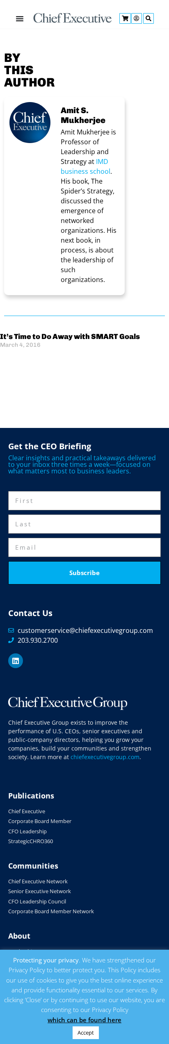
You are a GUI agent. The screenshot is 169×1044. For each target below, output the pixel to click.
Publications (31, 796)
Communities (33, 866)
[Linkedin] (15, 660)
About (19, 936)
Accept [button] (86, 1032)
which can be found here (84, 1020)
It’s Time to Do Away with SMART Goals (70, 336)
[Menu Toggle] (20, 18)
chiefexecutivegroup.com (105, 757)
